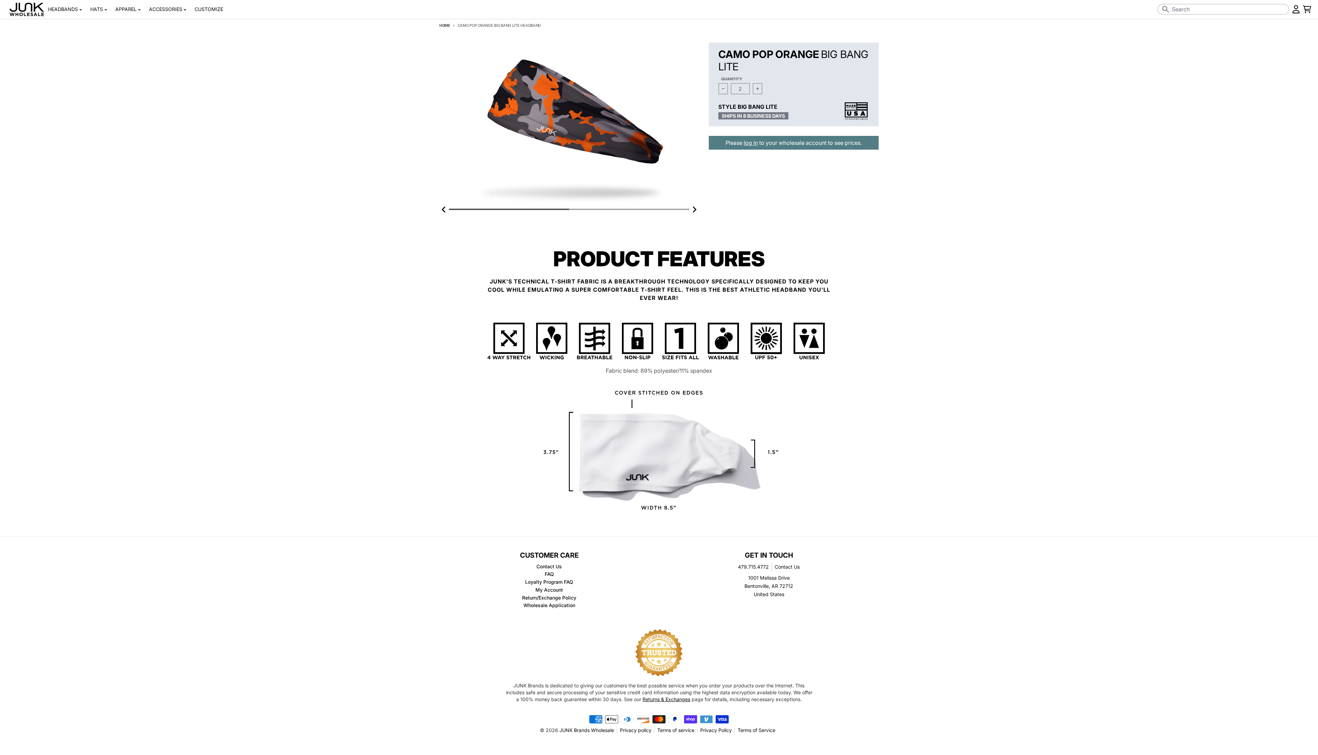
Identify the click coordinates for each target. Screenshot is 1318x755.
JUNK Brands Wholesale (586, 730)
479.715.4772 (753, 567)
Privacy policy (635, 730)
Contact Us (787, 567)
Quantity (731, 79)
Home (444, 25)
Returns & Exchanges (666, 699)
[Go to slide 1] (509, 209)
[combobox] (1223, 9)
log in (751, 142)
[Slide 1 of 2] (569, 124)
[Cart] (1307, 9)
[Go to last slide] (444, 209)
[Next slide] (694, 209)
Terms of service (675, 730)
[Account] (1296, 9)
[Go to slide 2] (629, 209)
